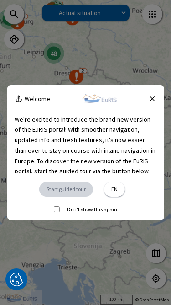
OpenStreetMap (154, 300)
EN (114, 189)
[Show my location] (156, 278)
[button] (16, 279)
